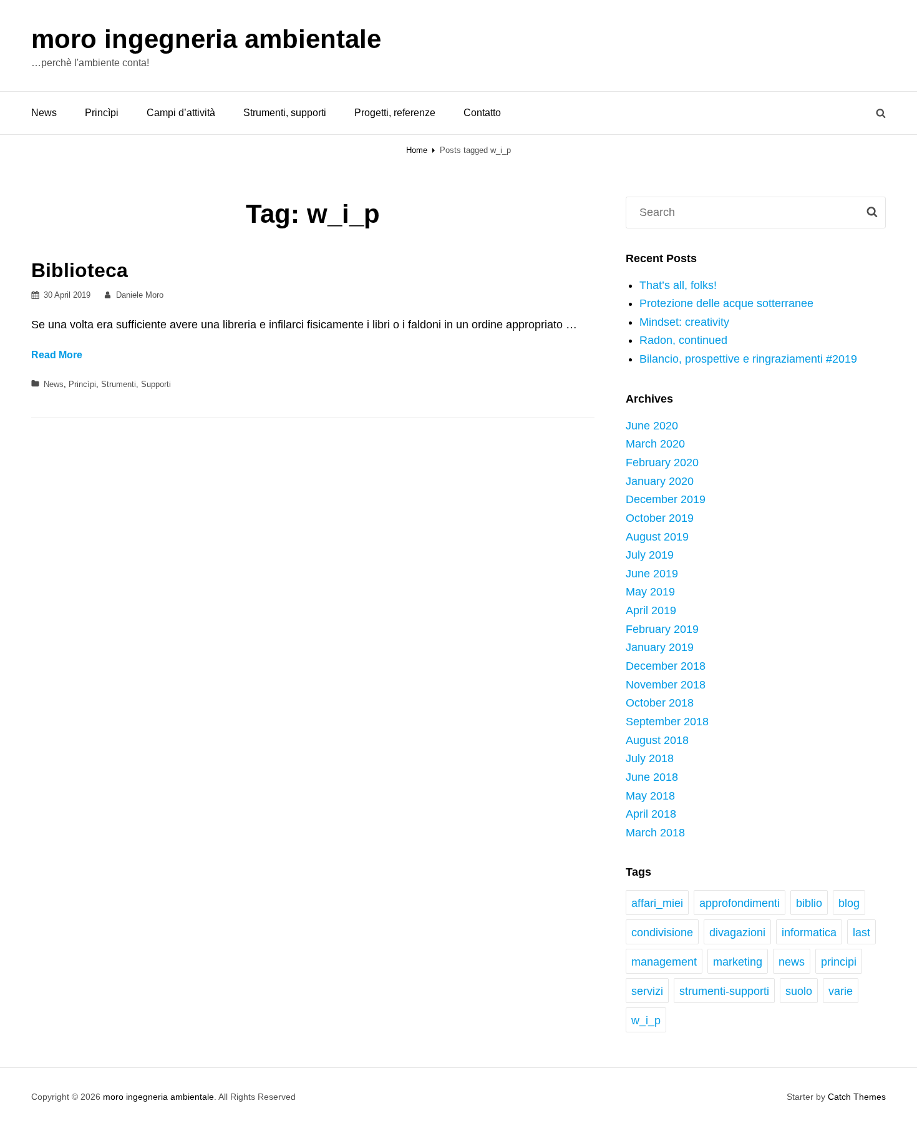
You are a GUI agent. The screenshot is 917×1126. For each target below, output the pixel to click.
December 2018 (666, 666)
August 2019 (657, 537)
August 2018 (657, 740)
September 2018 (667, 721)
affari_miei (657, 903)
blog (849, 903)
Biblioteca (79, 270)
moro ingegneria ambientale (206, 39)
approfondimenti (739, 903)
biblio (809, 903)
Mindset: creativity (684, 322)
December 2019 (666, 499)
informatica (809, 932)
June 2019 (652, 573)
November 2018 (666, 684)
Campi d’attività (181, 112)
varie (840, 991)
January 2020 (660, 481)
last (861, 932)
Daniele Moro (139, 295)
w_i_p (646, 1020)
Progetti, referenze (394, 112)
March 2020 (655, 444)
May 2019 (650, 591)
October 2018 (660, 703)
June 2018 (652, 777)
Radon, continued (683, 340)
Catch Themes (857, 1097)
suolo (798, 991)
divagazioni (737, 932)
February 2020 (662, 462)
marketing (737, 962)
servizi (647, 991)
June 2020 (652, 425)
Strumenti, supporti (284, 112)
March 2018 (655, 832)
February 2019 (662, 629)
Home (416, 150)
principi (838, 962)
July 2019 (650, 555)
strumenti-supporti (724, 991)
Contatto (482, 112)
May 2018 (650, 796)
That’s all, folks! (678, 285)
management (664, 962)
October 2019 (660, 518)
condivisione (662, 932)
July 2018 (650, 758)
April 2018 (651, 814)
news (792, 962)
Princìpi (102, 112)
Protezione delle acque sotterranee (726, 303)
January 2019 (660, 647)
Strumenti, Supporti (136, 384)
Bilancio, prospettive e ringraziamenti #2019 (748, 359)
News (44, 112)
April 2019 (651, 610)
